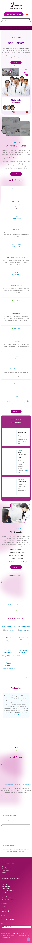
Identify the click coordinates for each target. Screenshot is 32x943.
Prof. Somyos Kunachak (16, 605)
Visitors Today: (11, 878)
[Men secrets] (16, 218)
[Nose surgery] (16, 189)
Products (4, 872)
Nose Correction (6, 886)
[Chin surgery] (16, 328)
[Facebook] (3, 927)
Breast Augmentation (7, 898)
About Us (4, 906)
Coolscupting (16, 313)
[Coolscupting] (16, 300)
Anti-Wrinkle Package (23, 638)
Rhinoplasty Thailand (7, 912)
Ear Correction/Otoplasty (8, 890)
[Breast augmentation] (16, 273)
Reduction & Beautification (8, 900)
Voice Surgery (5, 871)
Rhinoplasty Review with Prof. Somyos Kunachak (18, 784)
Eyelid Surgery (5, 888)
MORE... (28, 677)
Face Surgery (5, 896)
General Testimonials (10, 816)
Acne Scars (4, 892)
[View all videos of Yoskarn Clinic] (24, 72)
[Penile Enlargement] (16, 357)
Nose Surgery (5, 885)
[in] (6, 927)
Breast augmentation (16, 285)
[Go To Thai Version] (25, 14)
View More (16, 411)
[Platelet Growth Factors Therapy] (16, 245)
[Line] (9, 927)
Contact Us (4, 908)
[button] (26, 27)
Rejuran (8, 637)
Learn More (16, 174)
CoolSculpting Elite (23, 626)
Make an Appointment (13, 14)
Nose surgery (16, 202)
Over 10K (16, 100)
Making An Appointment (8, 863)
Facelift (16, 397)
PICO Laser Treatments (23, 651)
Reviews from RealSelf (10, 845)
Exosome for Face (8, 626)
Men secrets (16, 229)
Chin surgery (16, 341)
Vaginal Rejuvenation (8, 651)
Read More (16, 62)
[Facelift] (16, 384)
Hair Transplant (5, 894)
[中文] (27, 14)
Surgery (4, 867)
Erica (16, 747)
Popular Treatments (9, 664)
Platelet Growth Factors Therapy (16, 257)
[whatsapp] (11, 927)
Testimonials (5, 865)
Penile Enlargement (16, 369)
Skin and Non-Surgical (7, 869)
